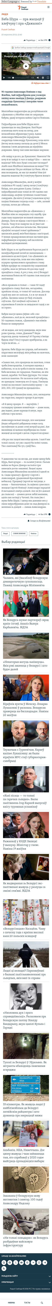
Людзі (5, 14)
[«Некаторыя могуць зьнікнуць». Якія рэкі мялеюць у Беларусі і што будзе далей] (26, 646)
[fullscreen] (47, 77)
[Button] (29, 40)
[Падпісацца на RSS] (4, 1268)
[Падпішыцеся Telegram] (44, 1262)
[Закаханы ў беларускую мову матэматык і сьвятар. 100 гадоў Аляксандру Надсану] (26, 1180)
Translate (41, 2)
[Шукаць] (42, 1303)
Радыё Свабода (8, 30)
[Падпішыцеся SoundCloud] (33, 1262)
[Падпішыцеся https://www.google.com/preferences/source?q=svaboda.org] (4, 1262)
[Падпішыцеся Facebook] (9, 1262)
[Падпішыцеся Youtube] (21, 1262)
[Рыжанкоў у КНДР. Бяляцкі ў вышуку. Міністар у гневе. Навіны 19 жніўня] (26, 825)
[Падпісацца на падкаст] (27, 1262)
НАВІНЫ (11, 1303)
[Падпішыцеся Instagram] (39, 1262)
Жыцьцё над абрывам (15, 56)
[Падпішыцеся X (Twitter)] (15, 1262)
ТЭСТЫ (27, 1303)
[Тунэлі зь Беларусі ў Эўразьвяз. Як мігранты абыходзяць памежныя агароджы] (26, 1046)
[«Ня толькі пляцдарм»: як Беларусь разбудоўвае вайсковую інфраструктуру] (26, 1222)
